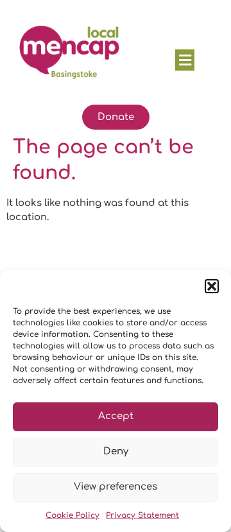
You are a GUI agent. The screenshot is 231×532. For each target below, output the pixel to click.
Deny (115, 451)
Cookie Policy (72, 515)
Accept (115, 416)
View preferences (115, 486)
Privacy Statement (142, 515)
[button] (211, 286)
